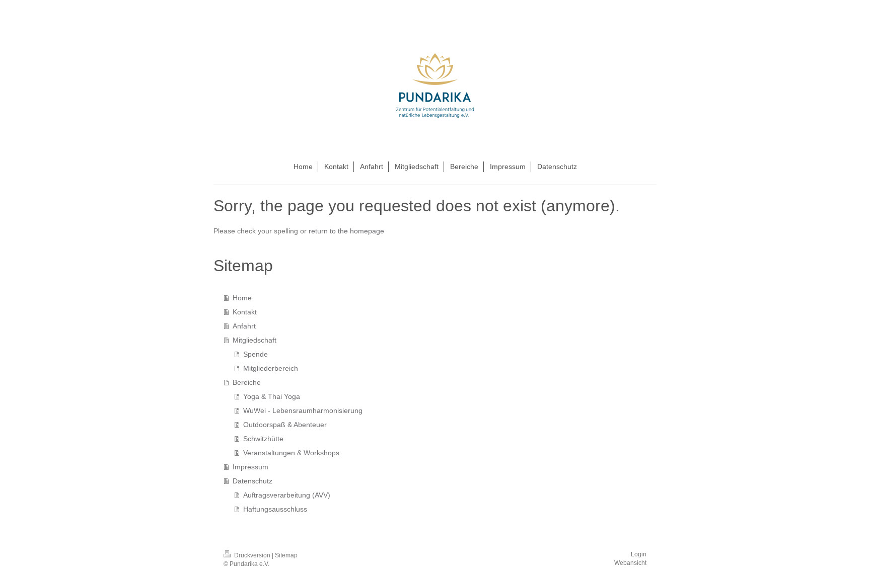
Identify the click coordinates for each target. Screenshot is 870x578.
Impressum (250, 467)
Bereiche (247, 382)
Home (242, 298)
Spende (255, 354)
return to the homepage (346, 231)
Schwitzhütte (263, 439)
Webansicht (630, 562)
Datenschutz (252, 481)
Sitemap (286, 555)
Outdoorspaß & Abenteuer (285, 425)
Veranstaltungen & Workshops (291, 453)
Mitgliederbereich (270, 368)
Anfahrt (244, 326)
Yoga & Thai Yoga (271, 396)
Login (638, 554)
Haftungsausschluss (275, 509)
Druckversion (252, 555)
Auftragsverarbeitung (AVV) (286, 495)
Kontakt (245, 312)
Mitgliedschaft (254, 340)
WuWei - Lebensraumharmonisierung (302, 410)
